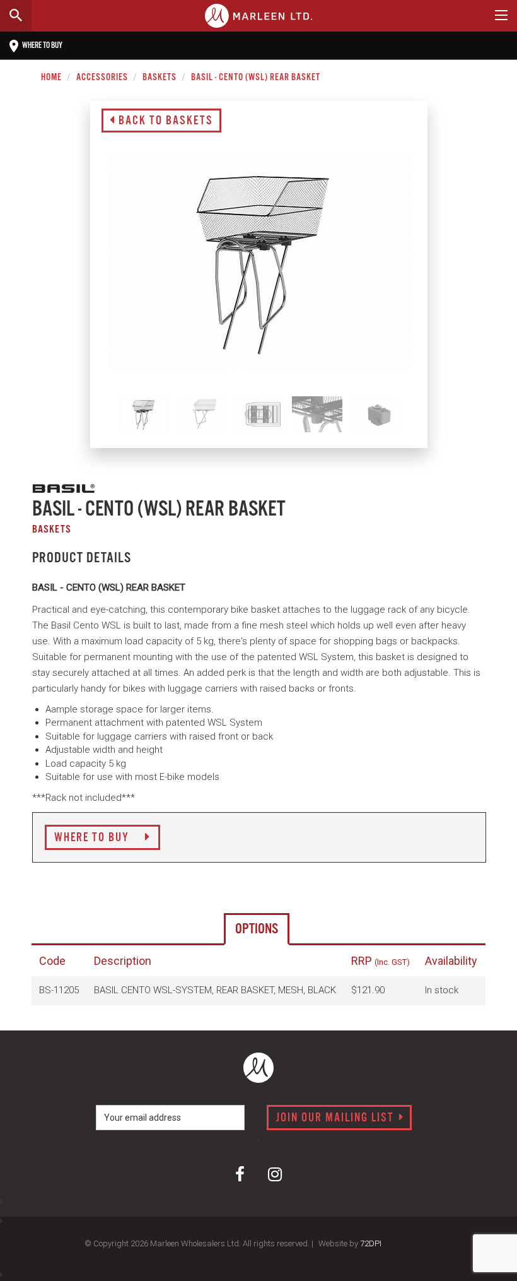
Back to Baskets (164, 121)
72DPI (370, 1243)
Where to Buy (93, 838)
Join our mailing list (336, 1118)
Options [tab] (256, 929)
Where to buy (41, 45)
